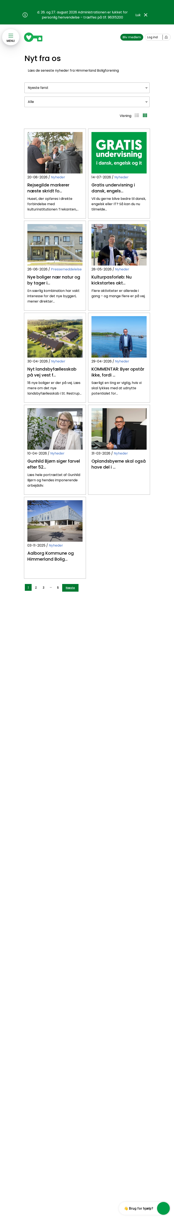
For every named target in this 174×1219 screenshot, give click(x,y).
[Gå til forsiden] (34, 37)
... (51, 586)
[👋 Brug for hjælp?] (163, 1208)
